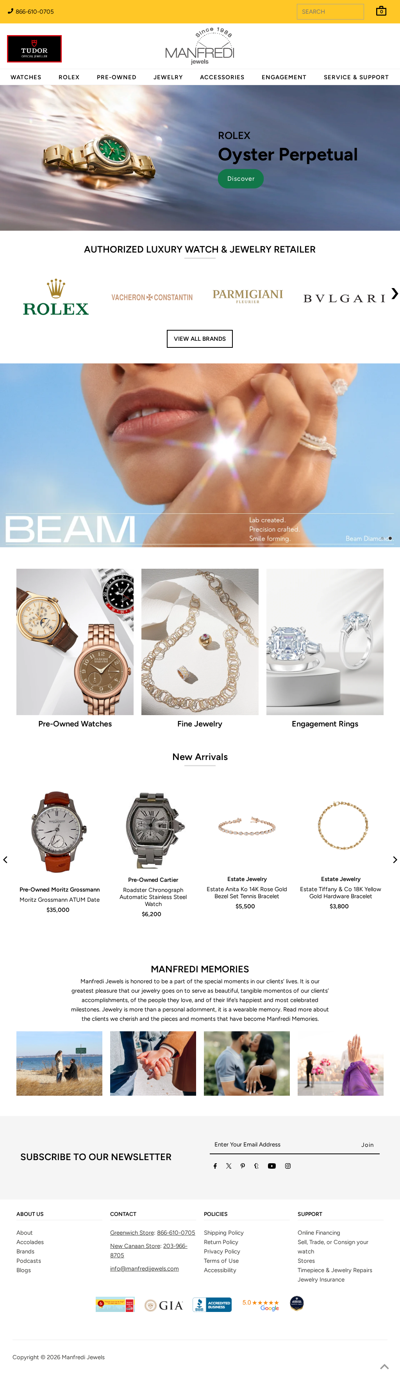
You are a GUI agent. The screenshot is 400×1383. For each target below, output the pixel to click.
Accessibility (220, 1231)
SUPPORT (310, 1176)
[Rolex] (362, 50)
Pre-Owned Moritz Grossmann (60, 851)
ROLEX (69, 77)
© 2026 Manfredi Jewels (73, 1319)
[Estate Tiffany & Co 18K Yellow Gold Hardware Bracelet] (341, 788)
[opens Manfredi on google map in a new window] (260, 1272)
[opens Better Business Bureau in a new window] (212, 1272)
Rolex (362, 41)
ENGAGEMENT (284, 77)
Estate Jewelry (247, 840)
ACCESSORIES (222, 77)
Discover (241, 178)
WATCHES (26, 77)
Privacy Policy (222, 1213)
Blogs (23, 1231)
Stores (306, 1222)
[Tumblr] (256, 1129)
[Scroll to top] (384, 1367)
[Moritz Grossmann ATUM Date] (59, 794)
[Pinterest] (243, 1129)
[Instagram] (288, 1129)
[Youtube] (272, 1129)
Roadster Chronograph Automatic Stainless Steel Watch (153, 858)
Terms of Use (221, 1222)
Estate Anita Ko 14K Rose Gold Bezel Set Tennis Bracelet (247, 854)
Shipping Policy (224, 1194)
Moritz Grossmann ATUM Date (60, 861)
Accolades (30, 1203)
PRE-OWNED (116, 77)
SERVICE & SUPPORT (356, 77)
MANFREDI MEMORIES (200, 930)
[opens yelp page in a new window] (115, 1272)
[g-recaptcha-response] (200, 1339)
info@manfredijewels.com (144, 1230)
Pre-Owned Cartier (153, 841)
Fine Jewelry (199, 686)
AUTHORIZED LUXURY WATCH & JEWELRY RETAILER (200, 249)
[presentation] (395, 298)
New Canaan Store (135, 1207)
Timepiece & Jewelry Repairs (335, 1231)
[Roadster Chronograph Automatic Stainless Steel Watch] (153, 789)
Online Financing (319, 1194)
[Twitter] (229, 1129)
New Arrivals (200, 718)
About (24, 1194)
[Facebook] (215, 1129)
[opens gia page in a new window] (163, 1272)
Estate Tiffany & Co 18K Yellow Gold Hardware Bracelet (340, 854)
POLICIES (216, 1176)
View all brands (200, 338)
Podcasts (28, 1222)
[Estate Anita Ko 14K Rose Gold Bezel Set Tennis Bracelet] (247, 788)
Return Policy (221, 1203)
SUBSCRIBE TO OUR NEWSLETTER (95, 1119)
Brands (25, 1213)
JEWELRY (168, 77)
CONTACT (123, 1176)
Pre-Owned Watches (75, 686)
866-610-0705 (34, 11)
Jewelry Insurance (321, 1241)
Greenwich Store (132, 1194)
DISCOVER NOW (277, 445)
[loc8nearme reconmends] (297, 1272)
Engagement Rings (325, 686)
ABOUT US (30, 1176)
